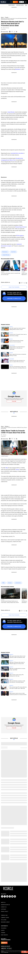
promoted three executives (17, 153)
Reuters (4, 434)
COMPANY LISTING (5, 917)
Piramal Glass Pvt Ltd (20, 227)
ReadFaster (24, 952)
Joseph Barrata (10, 112)
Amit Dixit (13, 251)
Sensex (17, 469)
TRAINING (3, 932)
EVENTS (2, 930)
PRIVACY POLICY (4, 911)
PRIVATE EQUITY (11, 5)
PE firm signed (19, 235)
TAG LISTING (3, 919)
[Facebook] (12, 31)
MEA (23, 1)
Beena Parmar (6, 27)
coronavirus (18, 582)
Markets (7, 426)
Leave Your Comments (14, 287)
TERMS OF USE (4, 915)
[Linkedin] (16, 31)
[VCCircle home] (3, 2)
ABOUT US (3, 902)
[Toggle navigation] (25, 2)
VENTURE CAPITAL (20, 5)
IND (20, 1)
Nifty (7, 467)
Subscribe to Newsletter (14, 298)
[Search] (11, 2)
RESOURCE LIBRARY (5, 922)
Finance (11, 332)
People (6, 17)
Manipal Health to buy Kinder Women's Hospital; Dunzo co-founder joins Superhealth (17, 348)
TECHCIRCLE (3, 928)
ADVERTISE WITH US (5, 904)
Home (2, 17)
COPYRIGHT (3, 909)
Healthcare (12, 345)
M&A (26, 5)
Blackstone (17, 69)
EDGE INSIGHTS (4, 934)
